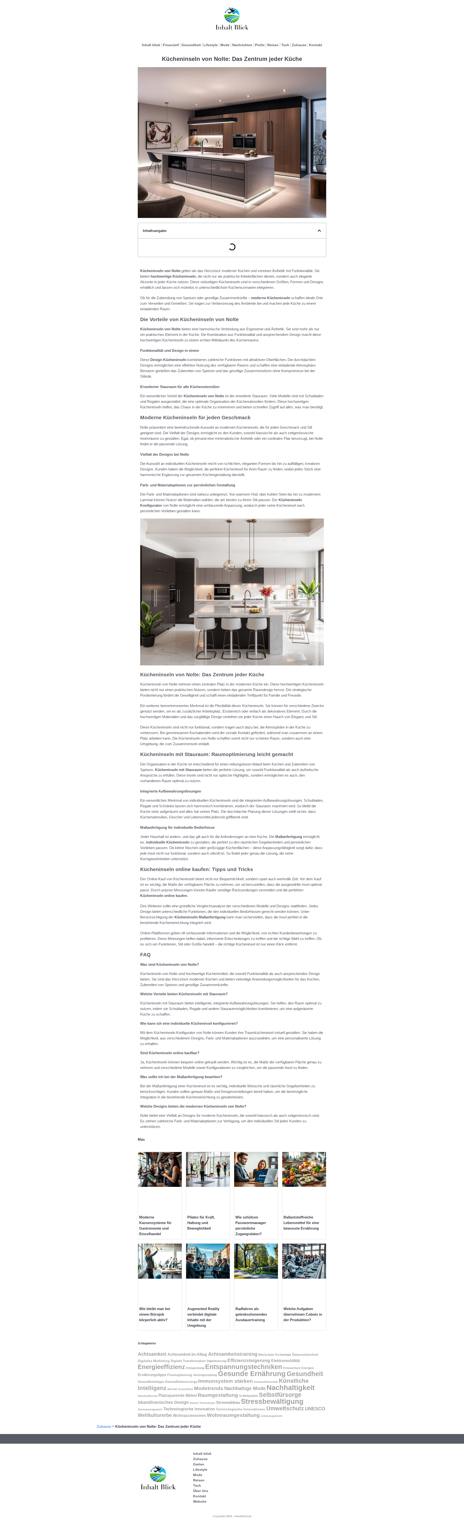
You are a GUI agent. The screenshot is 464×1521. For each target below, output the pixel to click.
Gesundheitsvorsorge (181, 1382)
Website (199, 1501)
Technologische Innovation (189, 1409)
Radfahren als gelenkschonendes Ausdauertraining (251, 1314)
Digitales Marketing (154, 1361)
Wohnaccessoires (189, 1415)
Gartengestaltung (205, 1375)
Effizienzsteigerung (248, 1360)
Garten (198, 1464)
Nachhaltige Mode (245, 1388)
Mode (225, 45)
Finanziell (171, 45)
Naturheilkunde (147, 1395)
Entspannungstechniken (243, 1366)
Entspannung (195, 1368)
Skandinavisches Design (163, 1402)
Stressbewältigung (272, 1401)
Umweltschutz (285, 1408)
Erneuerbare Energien (298, 1368)
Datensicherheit (305, 1354)
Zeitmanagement (271, 1415)
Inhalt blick (151, 45)
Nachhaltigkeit (291, 1387)
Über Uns (200, 1491)
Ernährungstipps (152, 1375)
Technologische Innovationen (240, 1409)
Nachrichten (242, 45)
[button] (319, 230)
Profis (260, 45)
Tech (285, 45)
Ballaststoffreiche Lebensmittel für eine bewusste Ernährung (301, 1222)
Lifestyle (210, 45)
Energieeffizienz (161, 1366)
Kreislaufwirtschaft (266, 1381)
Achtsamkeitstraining (232, 1354)
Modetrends (208, 1388)
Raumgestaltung (218, 1395)
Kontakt (315, 45)
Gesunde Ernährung (252, 1373)
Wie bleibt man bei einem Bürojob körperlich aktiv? (154, 1314)
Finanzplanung (179, 1375)
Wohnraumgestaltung (233, 1415)
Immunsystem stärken (225, 1381)
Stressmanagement (150, 1409)
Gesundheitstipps (151, 1382)
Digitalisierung (216, 1361)
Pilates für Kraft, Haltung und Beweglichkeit (201, 1222)
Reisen (273, 45)
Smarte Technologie (202, 1402)
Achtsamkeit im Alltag (187, 1354)
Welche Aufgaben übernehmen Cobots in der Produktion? (302, 1314)
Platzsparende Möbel (177, 1395)
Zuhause (299, 45)
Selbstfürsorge (280, 1394)
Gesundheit (191, 45)
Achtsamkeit (152, 1354)
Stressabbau (228, 1402)
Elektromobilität (285, 1360)
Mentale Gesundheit (180, 1389)
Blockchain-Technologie (274, 1354)
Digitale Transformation (188, 1361)
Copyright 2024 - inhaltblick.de (232, 1516)
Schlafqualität (248, 1395)
